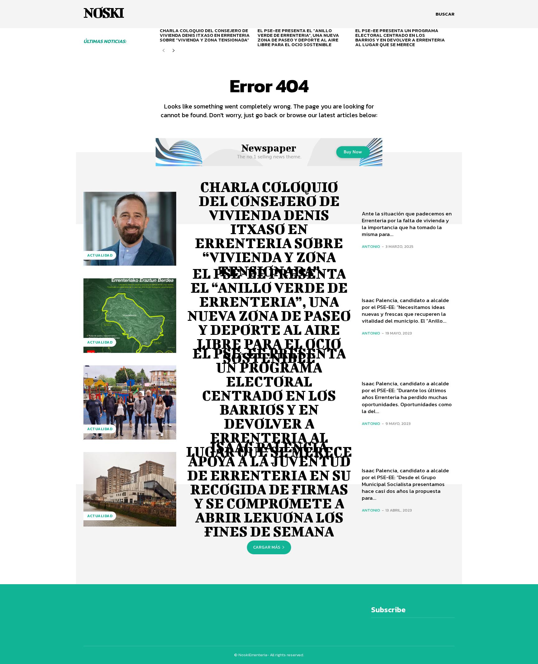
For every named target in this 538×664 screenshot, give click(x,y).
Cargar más (266, 547)
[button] (445, 14)
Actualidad (99, 255)
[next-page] (173, 51)
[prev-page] (164, 51)
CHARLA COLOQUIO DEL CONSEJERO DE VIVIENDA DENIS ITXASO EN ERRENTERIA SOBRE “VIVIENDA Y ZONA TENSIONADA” (205, 35)
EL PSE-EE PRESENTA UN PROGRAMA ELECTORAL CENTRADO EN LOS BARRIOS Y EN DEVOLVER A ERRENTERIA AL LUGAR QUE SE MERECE (400, 37)
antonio (371, 246)
